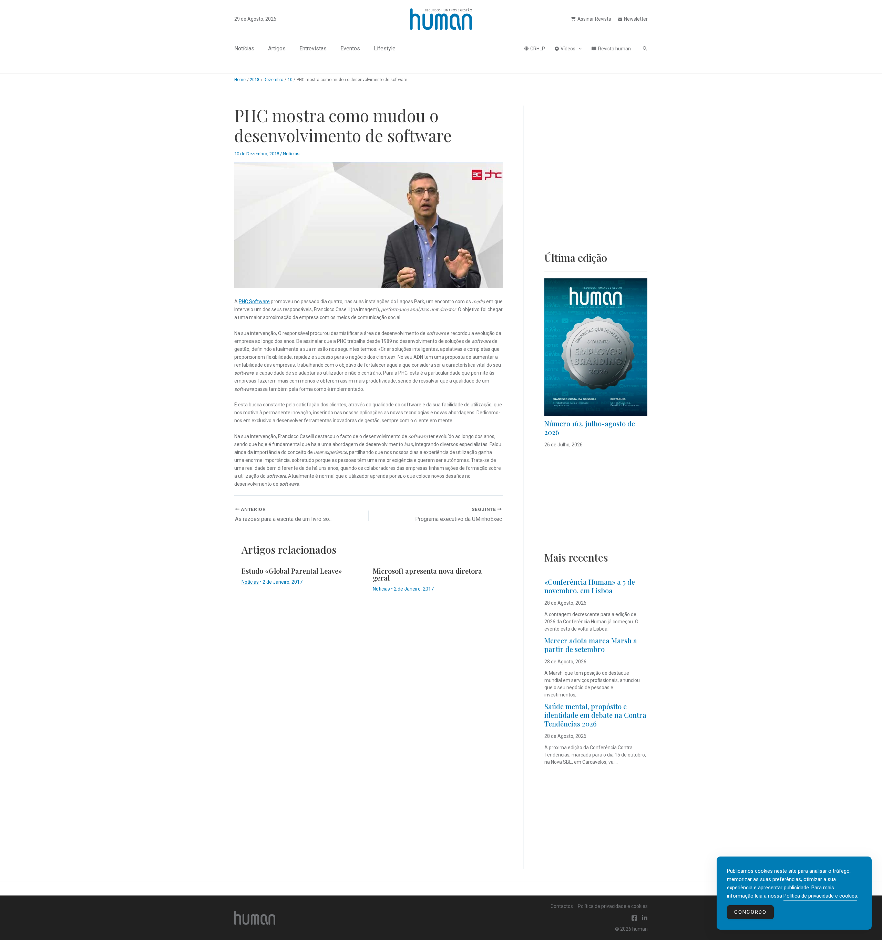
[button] (578, 48)
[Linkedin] (645, 918)
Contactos (562, 906)
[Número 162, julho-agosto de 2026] (595, 347)
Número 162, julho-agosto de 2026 (589, 428)
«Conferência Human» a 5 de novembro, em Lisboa (589, 586)
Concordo (750, 912)
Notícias (244, 48)
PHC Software (254, 301)
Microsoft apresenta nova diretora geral (427, 574)
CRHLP (537, 48)
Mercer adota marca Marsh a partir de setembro (590, 645)
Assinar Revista (594, 19)
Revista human (614, 48)
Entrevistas (313, 48)
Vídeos (568, 48)
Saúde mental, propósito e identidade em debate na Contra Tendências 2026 (595, 715)
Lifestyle (385, 48)
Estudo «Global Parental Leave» (292, 570)
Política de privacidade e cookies (613, 906)
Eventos (350, 48)
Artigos (277, 48)
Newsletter (636, 19)
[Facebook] (634, 918)
